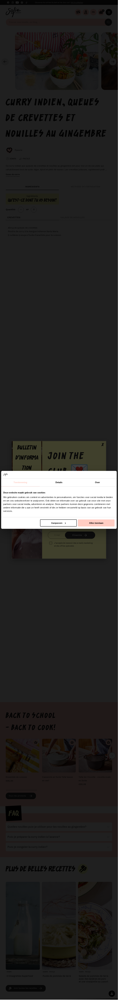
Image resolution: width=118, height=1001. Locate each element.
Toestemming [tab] (20, 482)
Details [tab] (59, 482)
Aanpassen (56, 523)
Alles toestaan (96, 523)
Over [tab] (97, 482)
